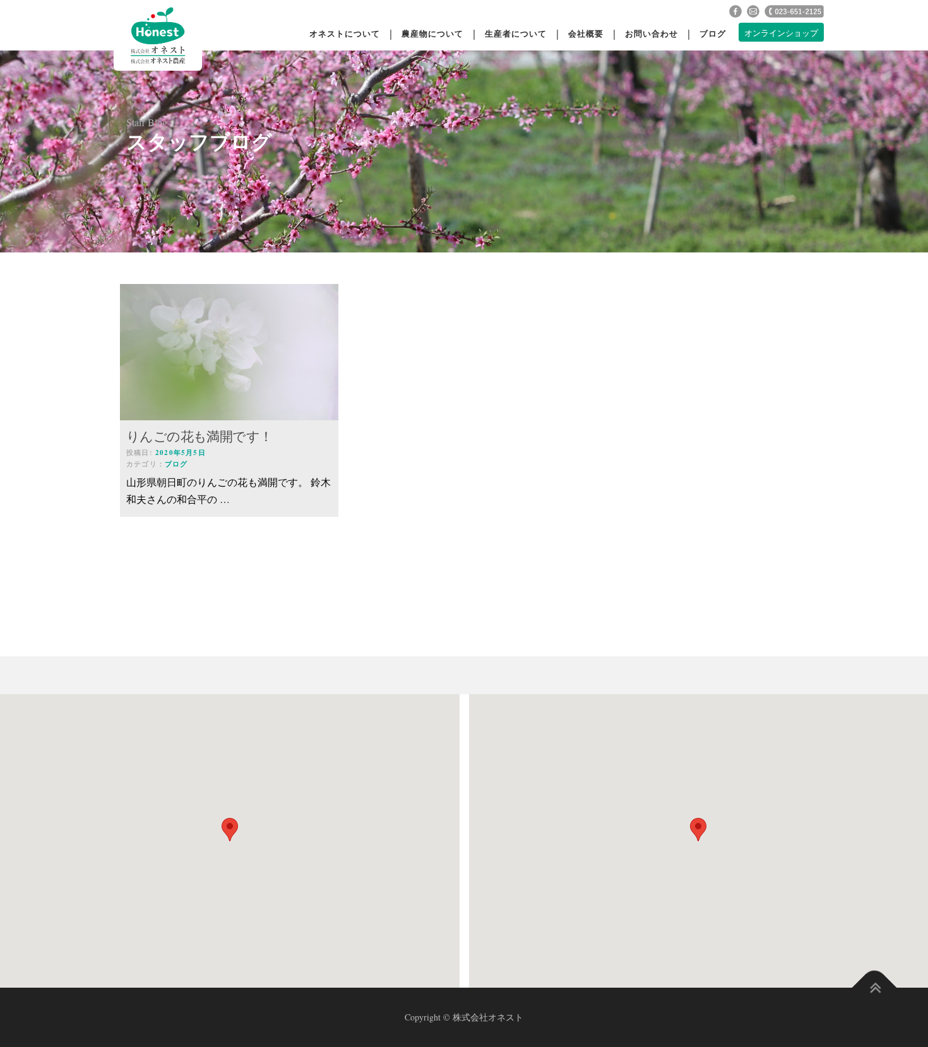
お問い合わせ (651, 33)
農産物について (432, 33)
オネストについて (344, 33)
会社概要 (586, 33)
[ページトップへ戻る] (874, 988)
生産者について (516, 33)
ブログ (712, 33)
